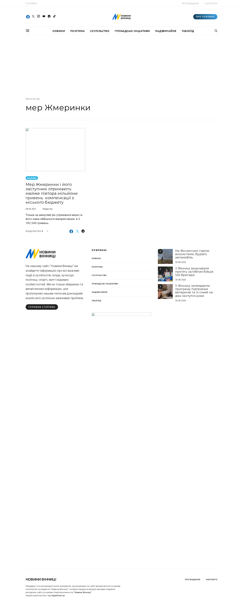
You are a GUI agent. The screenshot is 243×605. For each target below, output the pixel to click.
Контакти (211, 3)
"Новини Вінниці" (83, 592)
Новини (59, 31)
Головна (31, 3)
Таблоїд (188, 31)
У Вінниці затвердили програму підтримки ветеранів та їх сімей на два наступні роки (194, 291)
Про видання (190, 3)
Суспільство (99, 31)
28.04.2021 (31, 208)
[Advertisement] (121, 66)
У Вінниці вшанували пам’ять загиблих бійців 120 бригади (194, 272)
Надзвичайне (165, 31)
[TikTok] (54, 17)
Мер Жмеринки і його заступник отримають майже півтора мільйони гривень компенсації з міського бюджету (52, 193)
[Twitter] (33, 17)
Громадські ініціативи (132, 31)
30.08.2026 (180, 262)
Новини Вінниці (41, 579)
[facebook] (28, 17)
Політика (77, 31)
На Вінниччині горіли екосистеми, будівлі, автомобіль (192, 254)
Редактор (48, 208)
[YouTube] (43, 17)
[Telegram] (49, 17)
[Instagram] (38, 17)
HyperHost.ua (58, 595)
